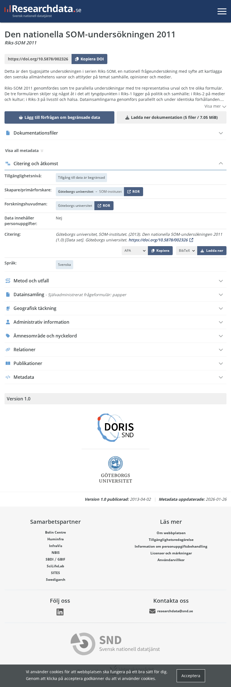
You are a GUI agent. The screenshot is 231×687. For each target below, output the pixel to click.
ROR (135, 192)
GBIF (61, 559)
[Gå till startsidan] (41, 11)
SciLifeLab (55, 566)
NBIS (56, 552)
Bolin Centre (55, 532)
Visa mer (213, 106)
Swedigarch (55, 579)
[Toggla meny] (222, 11)
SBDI (50, 559)
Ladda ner (214, 250)
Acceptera (190, 675)
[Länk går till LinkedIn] (60, 612)
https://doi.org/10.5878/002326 (158, 239)
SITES (55, 572)
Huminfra (55, 539)
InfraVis (55, 545)
